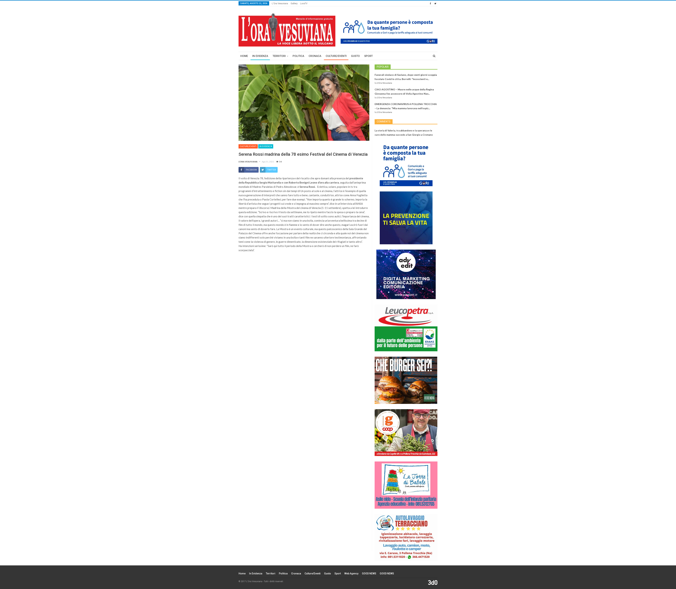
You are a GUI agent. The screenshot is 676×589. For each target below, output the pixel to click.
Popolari (383, 66)
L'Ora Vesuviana (384, 83)
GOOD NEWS (369, 573)
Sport (368, 56)
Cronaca (315, 56)
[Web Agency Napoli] (432, 582)
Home (244, 56)
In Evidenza (260, 56)
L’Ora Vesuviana (280, 3)
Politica (298, 56)
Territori (279, 56)
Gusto (355, 56)
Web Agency (351, 573)
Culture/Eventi (336, 56)
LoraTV (303, 3)
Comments (383, 121)
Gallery (294, 3)
